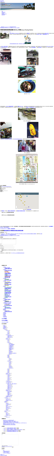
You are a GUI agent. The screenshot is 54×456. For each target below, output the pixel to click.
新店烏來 (10, 366)
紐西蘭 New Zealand (8, 400)
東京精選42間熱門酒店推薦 (8, 270)
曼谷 (25, 233)
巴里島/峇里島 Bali (10, 335)
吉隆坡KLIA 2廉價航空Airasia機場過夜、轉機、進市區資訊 (14, 429)
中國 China (7, 330)
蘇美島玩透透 (6, 289)
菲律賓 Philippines (8, 390)
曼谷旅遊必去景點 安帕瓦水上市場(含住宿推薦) (9, 424)
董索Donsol (9, 393)
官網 (35, 107)
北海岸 (10, 363)
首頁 (2, 11)
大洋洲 (5, 397)
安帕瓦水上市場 (5, 47)
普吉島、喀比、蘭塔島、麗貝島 (12, 383)
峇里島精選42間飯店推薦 (8, 282)
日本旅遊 (4, 269)
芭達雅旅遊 (31, 233)
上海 (8, 331)
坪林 (9, 364)
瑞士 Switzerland (8, 408)
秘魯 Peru (7, 414)
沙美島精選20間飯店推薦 (8, 296)
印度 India (7, 338)
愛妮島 (8, 392)
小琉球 (10, 359)
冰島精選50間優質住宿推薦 (8, 268)
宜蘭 (8, 356)
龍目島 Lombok (10, 337)
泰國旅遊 (4, 286)
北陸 (8, 376)
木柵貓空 (10, 349)
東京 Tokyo (9, 379)
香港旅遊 (4, 298)
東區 (9, 350)
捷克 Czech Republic (8, 406)
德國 (6, 405)
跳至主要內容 (2, 0)
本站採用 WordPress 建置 (3, 455)
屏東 (8, 357)
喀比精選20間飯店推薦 (8, 293)
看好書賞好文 (5, 327)
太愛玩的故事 (3, 12)
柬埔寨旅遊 (4, 300)
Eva (3, 325)
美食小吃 (10, 352)
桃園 (8, 369)
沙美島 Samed (9, 385)
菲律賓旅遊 (4, 306)
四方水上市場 (14, 233)
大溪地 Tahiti (7, 398)
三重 (9, 362)
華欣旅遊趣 (6, 297)
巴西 (6, 412)
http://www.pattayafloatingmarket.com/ (6, 186)
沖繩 (8, 380)
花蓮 (8, 370)
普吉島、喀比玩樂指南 (8, 291)
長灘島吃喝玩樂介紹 (7, 307)
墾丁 (9, 358)
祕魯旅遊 (4, 314)
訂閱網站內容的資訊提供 (6, 451)
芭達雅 (29, 233)
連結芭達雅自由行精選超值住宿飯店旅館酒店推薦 (13, 230)
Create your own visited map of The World (7, 446)
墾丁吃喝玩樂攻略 (7, 304)
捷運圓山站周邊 (11, 348)
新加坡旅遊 (4, 278)
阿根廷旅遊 (4, 313)
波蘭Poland (7, 407)
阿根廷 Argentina (8, 415)
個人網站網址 (2, 248)
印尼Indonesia (8, 334)
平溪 (9, 365)
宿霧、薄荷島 (9, 391)
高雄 (8, 372)
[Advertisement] (27, 21)
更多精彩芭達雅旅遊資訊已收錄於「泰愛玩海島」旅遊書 (17, 43)
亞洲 (5, 329)
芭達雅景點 (34, 233)
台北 (8, 341)
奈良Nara (9, 378)
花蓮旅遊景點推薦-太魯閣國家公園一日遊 (12, 430)
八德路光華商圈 (11, 345)
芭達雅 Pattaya (3, 233)
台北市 (8, 342)
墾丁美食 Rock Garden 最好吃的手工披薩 (8, 420)
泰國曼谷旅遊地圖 (29, 209)
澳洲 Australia (8, 399)
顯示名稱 (1, 245)
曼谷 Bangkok (9, 384)
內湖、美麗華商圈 (11, 344)
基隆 (8, 355)
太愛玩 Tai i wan (2, 1)
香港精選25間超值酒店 (8, 299)
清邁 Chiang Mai (10, 386)
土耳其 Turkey (8, 404)
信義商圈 (10, 343)
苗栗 (8, 371)
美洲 (5, 411)
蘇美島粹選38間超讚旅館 (8, 290)
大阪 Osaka (9, 377)
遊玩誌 (4, 328)
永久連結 (41, 233)
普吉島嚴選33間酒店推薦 (8, 292)
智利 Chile (7, 413)
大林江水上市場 (48, 46)
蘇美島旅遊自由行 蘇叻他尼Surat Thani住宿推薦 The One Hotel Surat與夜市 (10, 27)
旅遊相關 (6, 401)
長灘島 (8, 394)
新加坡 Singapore (8, 373)
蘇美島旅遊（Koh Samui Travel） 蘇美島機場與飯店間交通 (8, 234)
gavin (4, 429)
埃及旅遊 (4, 312)
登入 (3, 450)
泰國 (27, 233)
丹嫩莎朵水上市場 (9, 233)
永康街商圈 (10, 351)
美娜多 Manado (9, 336)
